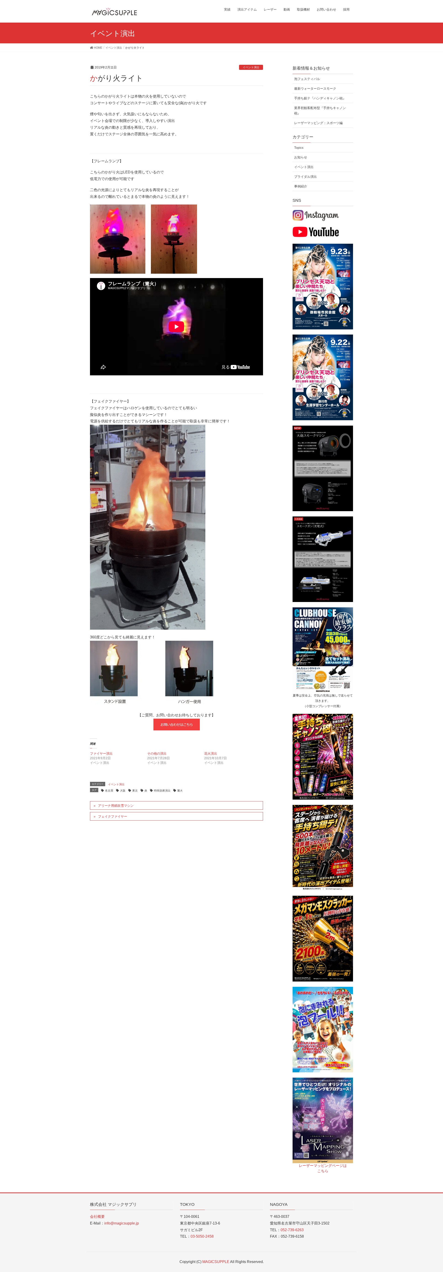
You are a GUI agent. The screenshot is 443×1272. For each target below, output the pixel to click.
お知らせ (300, 157)
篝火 (180, 790)
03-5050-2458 (202, 1236)
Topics (298, 147)
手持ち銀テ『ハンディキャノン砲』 (320, 98)
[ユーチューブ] (316, 232)
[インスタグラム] (316, 215)
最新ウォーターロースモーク (315, 88)
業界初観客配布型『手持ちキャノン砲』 (320, 110)
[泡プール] (323, 1029)
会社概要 (97, 1217)
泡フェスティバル (307, 79)
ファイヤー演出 (101, 753)
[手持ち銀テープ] (323, 847)
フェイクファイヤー (112, 816)
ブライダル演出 (305, 176)
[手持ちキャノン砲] (323, 756)
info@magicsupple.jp (121, 1223)
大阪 (123, 790)
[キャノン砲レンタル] (323, 650)
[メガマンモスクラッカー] (323, 938)
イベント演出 (251, 67)
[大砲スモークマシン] (323, 468)
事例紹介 (300, 186)
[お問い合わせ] (176, 724)
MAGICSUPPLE (216, 1262)
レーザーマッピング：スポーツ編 (318, 123)
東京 (135, 790)
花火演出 (210, 753)
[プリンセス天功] (323, 286)
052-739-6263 (292, 1230)
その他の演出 (157, 753)
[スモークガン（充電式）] (323, 559)
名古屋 (109, 790)
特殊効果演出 (162, 790)
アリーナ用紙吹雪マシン (116, 805)
